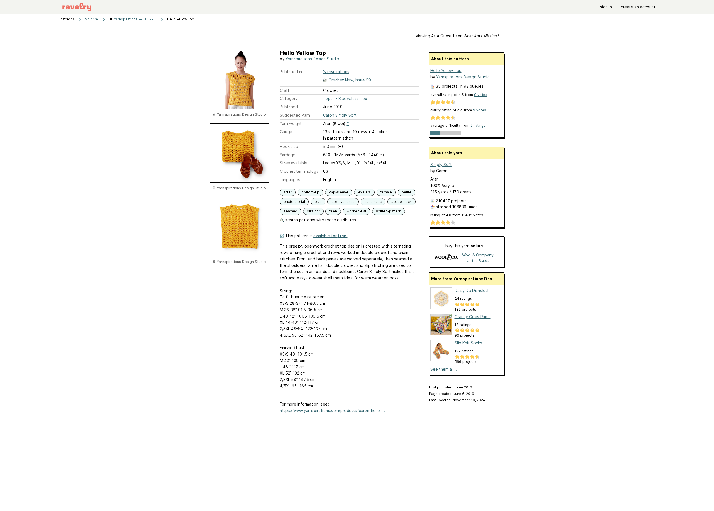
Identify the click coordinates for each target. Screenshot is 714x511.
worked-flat (356, 211)
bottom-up (310, 192)
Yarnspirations (134, 19)
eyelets (364, 192)
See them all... (443, 369)
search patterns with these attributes (320, 219)
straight (313, 211)
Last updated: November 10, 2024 (459, 400)
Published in (291, 71)
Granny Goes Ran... (473, 316)
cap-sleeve (338, 192)
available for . (330, 235)
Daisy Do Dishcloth (472, 290)
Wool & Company (478, 255)
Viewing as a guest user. (457, 35)
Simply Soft (441, 164)
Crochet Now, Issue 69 (350, 80)
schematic (373, 202)
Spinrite (91, 19)
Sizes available (293, 162)
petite (406, 192)
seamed (290, 211)
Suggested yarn (295, 115)
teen (333, 211)
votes (480, 95)
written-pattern (388, 211)
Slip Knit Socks (468, 342)
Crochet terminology (299, 171)
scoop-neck (401, 202)
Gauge (286, 131)
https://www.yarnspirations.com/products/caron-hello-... (332, 410)
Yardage (287, 154)
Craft (285, 90)
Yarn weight (291, 123)
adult (288, 192)
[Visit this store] (446, 257)
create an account (638, 6)
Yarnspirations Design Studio (312, 58)
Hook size (289, 146)
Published (289, 106)
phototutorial (294, 202)
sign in (606, 6)
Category (289, 98)
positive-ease (343, 202)
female (386, 192)
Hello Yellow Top (446, 70)
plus (318, 202)
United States (478, 260)
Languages (290, 179)
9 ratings (478, 125)
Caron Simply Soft (340, 115)
